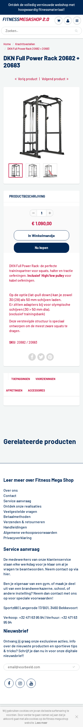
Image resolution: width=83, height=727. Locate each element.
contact (56, 593)
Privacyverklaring (17, 537)
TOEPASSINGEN (20, 378)
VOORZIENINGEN (45, 378)
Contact (9, 495)
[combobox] (41, 31)
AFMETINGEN (14, 390)
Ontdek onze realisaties (22, 506)
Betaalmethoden (17, 516)
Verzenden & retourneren (24, 522)
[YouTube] (31, 683)
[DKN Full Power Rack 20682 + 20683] (41, 126)
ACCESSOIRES (36, 390)
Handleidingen (15, 527)
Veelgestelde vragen (20, 511)
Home (7, 44)
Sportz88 (10, 607)
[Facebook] (9, 683)
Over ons (10, 490)
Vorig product (27, 79)
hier (6, 574)
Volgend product (54, 79)
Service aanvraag (17, 501)
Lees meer (41, 722)
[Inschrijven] (73, 667)
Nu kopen (41, 248)
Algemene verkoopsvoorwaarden (30, 532)
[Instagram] (20, 683)
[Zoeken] (76, 31)
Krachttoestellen (25, 44)
